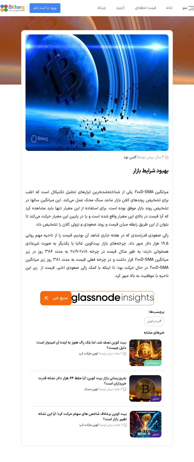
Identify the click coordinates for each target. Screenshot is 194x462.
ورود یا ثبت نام (45, 8)
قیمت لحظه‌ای (145, 8)
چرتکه (101, 8)
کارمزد (120, 8)
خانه (169, 8)
